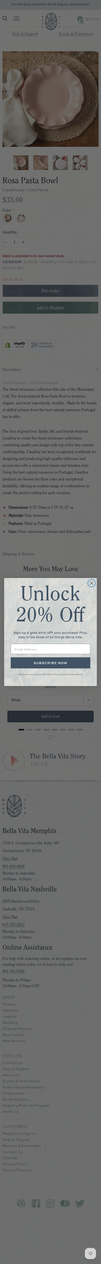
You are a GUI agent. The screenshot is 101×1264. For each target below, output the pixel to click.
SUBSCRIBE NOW (50, 663)
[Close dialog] (91, 583)
